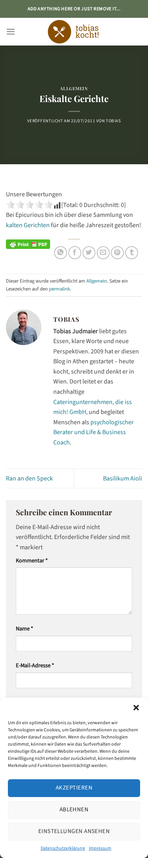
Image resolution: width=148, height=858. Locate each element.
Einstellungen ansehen (74, 831)
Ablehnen (74, 809)
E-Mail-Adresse (35, 665)
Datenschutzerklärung (63, 848)
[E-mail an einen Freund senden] (103, 252)
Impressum (100, 848)
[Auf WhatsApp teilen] (60, 252)
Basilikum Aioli (122, 478)
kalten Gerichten (28, 225)
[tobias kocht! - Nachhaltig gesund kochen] (74, 32)
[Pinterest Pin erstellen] (117, 252)
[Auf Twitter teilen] (89, 252)
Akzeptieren (74, 788)
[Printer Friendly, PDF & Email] (28, 244)
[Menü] (10, 31)
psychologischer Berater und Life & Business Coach (93, 432)
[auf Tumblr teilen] (131, 252)
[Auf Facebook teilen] (74, 252)
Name (24, 629)
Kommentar (32, 560)
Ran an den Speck (29, 478)
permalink (59, 288)
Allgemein (74, 88)
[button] (136, 708)
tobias (113, 121)
